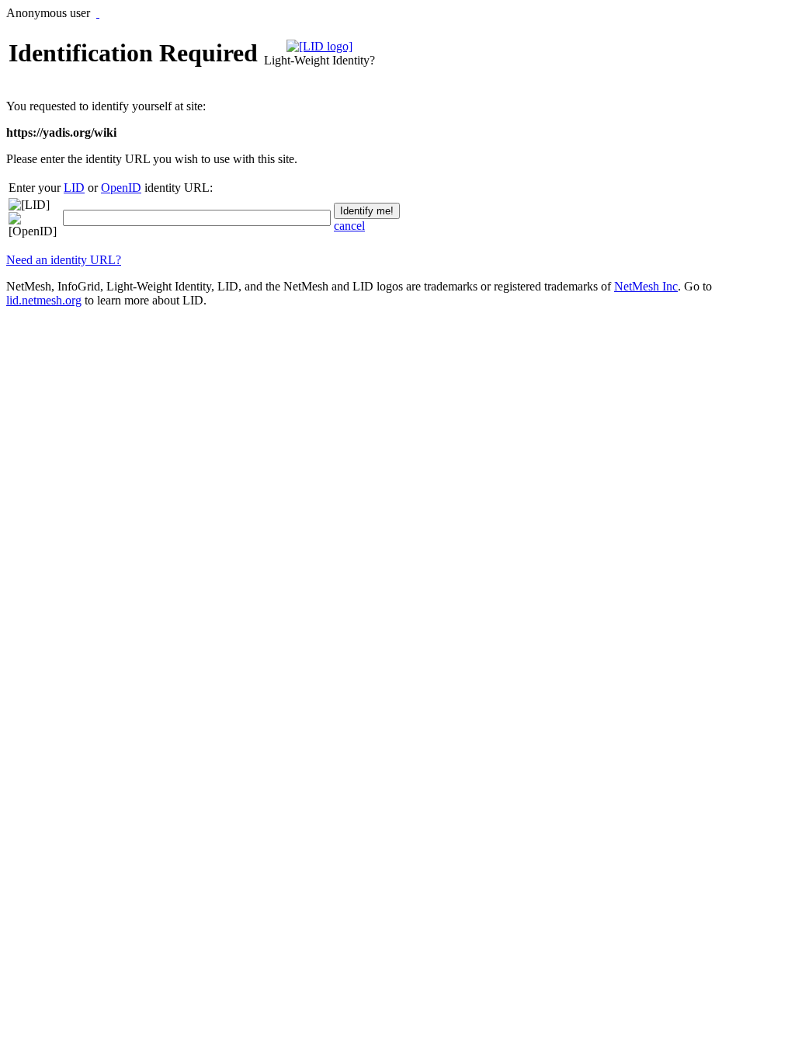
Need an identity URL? (63, 259)
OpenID (121, 187)
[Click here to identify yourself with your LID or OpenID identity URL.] (97, 12)
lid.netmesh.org (44, 300)
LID (74, 187)
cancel (349, 225)
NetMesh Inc (646, 286)
